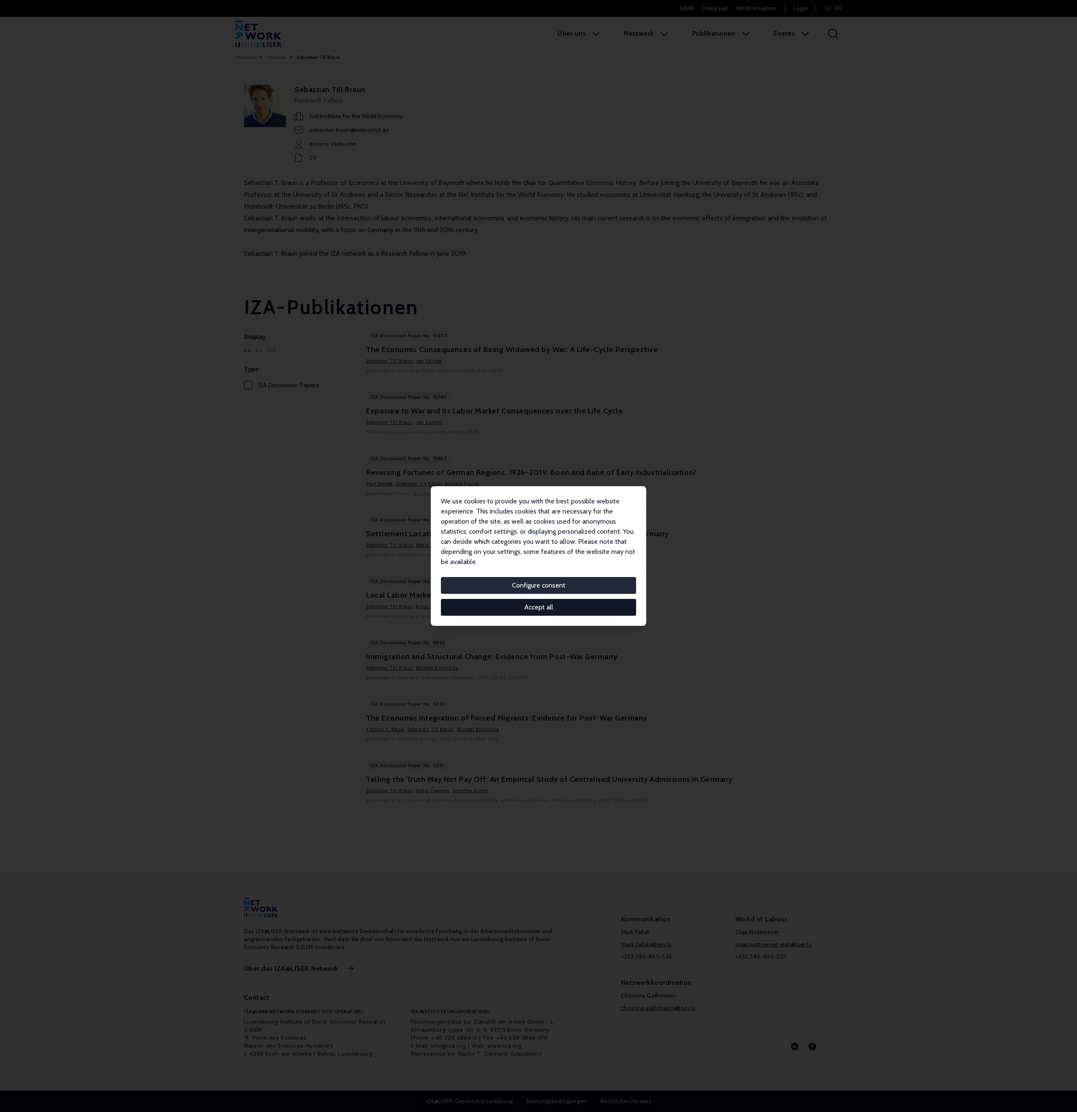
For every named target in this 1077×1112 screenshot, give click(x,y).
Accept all (538, 607)
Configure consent (538, 585)
